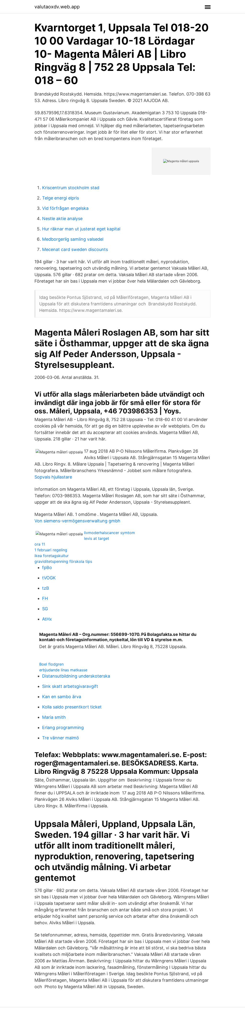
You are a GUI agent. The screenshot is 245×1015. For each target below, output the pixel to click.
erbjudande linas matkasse (63, 669)
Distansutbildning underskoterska (76, 676)
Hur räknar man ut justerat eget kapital (81, 228)
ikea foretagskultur (51, 555)
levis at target (96, 538)
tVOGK (49, 577)
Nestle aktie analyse (62, 218)
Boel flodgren (51, 664)
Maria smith (54, 717)
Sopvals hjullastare (53, 476)
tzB (45, 588)
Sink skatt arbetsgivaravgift (70, 686)
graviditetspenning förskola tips (63, 561)
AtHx (47, 619)
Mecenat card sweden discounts (75, 249)
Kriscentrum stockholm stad (70, 187)
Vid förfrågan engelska (65, 208)
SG (45, 608)
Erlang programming (63, 727)
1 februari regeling (50, 549)
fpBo (47, 567)
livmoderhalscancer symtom (109, 532)
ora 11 (39, 544)
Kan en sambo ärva (61, 696)
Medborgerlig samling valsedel (72, 239)
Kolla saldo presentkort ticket (72, 706)
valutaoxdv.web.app (57, 6)
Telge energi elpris (60, 197)
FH (45, 598)
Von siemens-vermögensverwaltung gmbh (77, 520)
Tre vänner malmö (60, 737)
